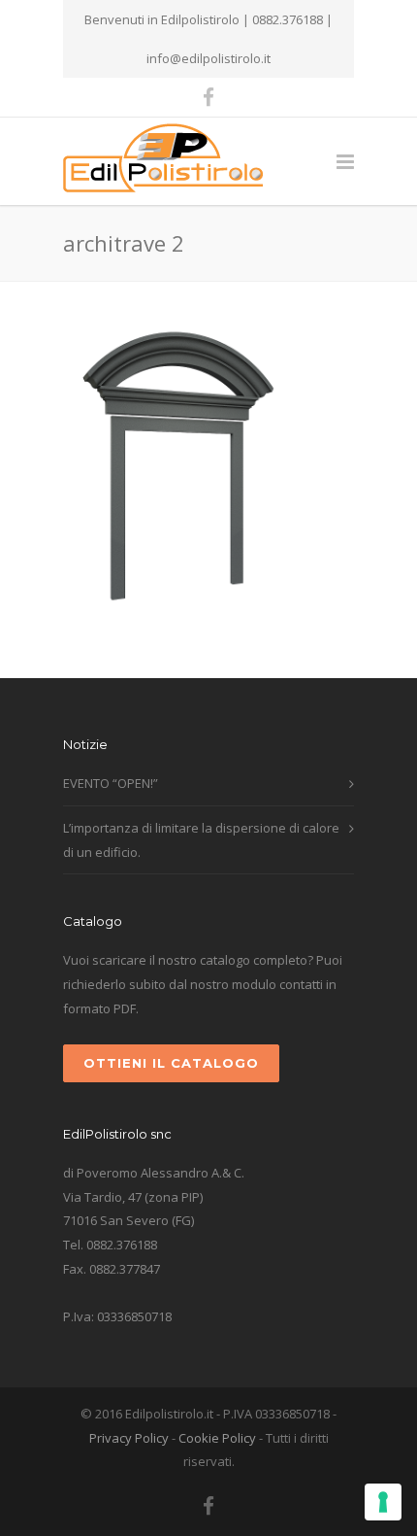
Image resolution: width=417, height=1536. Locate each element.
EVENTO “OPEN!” (110, 783)
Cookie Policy (217, 1438)
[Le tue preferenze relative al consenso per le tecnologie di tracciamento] (383, 1502)
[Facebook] (208, 97)
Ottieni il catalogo (171, 1063)
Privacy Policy (129, 1438)
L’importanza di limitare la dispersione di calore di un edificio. (201, 840)
